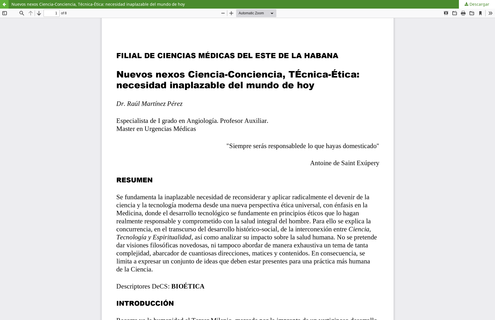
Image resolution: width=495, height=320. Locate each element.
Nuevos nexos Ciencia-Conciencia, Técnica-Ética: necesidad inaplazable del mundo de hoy (98, 4)
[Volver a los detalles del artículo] (4, 4)
